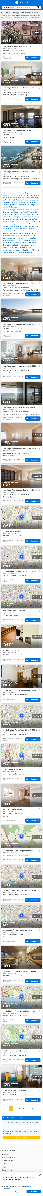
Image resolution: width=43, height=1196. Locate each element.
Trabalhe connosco (8, 1157)
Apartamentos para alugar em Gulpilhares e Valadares (20, 250)
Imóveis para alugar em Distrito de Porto (18, 15)
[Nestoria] (21, 3)
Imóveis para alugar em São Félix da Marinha (17, 240)
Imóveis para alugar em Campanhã (21, 226)
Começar (3, 15)
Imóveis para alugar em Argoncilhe (19, 247)
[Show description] (39, 46)
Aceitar (34, 1192)
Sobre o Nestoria (7, 1160)
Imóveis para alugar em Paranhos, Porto (16, 210)
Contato (4, 1163)
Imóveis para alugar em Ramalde (23, 217)
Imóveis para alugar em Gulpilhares (21, 195)
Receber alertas (21, 1137)
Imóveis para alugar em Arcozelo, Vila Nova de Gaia (19, 238)
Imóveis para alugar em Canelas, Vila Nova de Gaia (19, 235)
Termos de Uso (7, 1170)
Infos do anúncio (32, 58)
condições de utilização (25, 1131)
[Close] (40, 1174)
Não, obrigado (19, 1192)
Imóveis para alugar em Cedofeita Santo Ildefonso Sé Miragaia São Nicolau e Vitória (20, 212)
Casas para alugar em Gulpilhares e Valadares (18, 252)
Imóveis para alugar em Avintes (28, 233)
